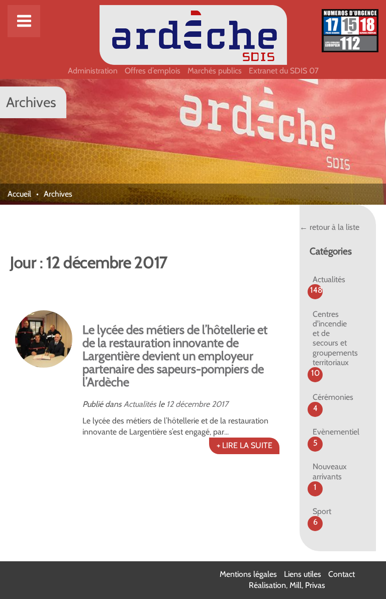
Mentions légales (248, 574)
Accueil (19, 194)
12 (169, 404)
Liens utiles (302, 574)
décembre (192, 404)
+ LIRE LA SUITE (244, 445)
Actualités (140, 404)
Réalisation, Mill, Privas (287, 585)
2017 (220, 404)
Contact (341, 574)
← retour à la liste (329, 227)
